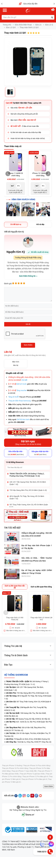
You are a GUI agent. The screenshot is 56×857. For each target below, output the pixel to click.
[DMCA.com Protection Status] (32, 830)
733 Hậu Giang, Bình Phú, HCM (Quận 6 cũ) (27, 693)
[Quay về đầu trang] (50, 837)
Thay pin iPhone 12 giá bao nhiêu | (33, 774)
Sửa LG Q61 (11, 27)
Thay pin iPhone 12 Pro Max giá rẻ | (35, 776)
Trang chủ (7, 25)
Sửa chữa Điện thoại (23, 25)
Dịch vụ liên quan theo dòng (41, 587)
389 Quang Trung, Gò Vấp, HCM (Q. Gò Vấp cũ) (28, 719)
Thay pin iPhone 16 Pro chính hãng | (15, 768)
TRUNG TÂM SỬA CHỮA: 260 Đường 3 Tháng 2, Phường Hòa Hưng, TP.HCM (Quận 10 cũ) (27, 475)
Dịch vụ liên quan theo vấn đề (15, 587)
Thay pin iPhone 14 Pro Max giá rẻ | (34, 779)
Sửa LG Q (49, 25)
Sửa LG (38, 25)
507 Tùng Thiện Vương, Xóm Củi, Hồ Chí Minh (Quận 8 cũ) (29, 506)
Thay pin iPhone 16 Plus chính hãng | (37, 766)
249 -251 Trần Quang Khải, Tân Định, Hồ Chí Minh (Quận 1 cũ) (28, 483)
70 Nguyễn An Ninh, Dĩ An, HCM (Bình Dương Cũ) (28, 739)
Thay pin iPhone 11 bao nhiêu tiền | (25, 771)
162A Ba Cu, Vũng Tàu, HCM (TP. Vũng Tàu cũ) (28, 742)
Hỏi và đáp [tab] (40, 224)
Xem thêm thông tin (27, 276)
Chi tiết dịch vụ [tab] (15, 224)
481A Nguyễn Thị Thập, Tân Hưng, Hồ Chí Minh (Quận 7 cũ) (27, 497)
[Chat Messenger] (50, 844)
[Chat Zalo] (42, 844)
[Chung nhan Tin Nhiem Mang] (45, 830)
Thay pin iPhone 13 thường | (12, 766)
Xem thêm (48, 786)
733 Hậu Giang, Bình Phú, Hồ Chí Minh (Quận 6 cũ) (28, 490)
